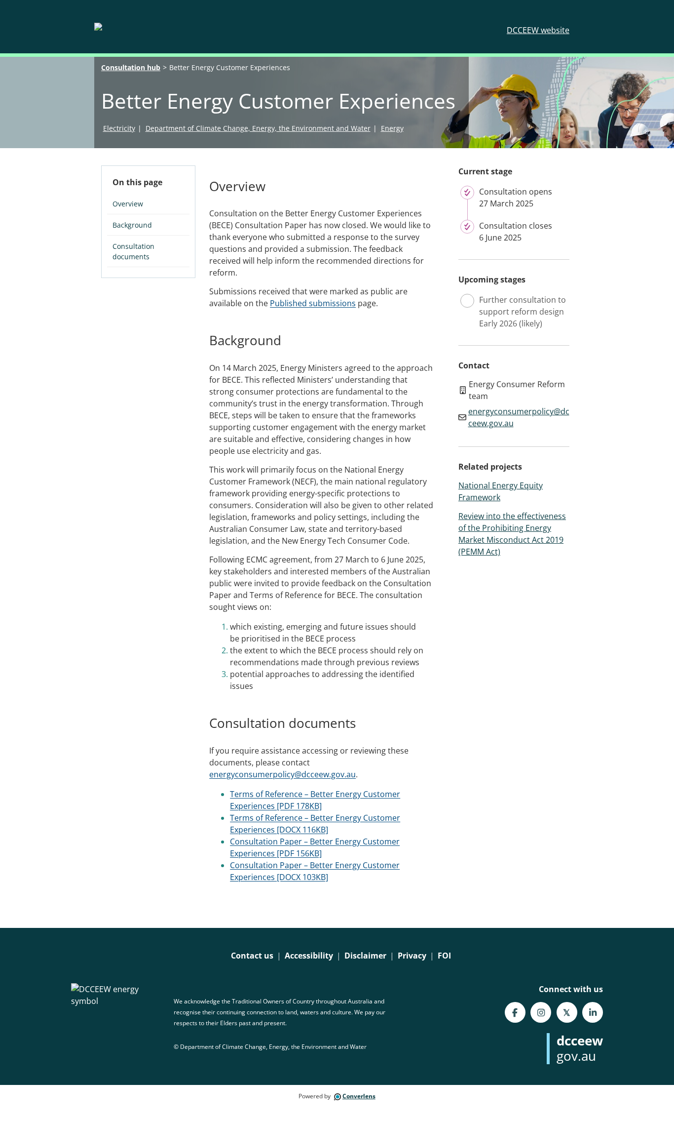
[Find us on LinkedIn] (592, 1012)
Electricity (119, 128)
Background (132, 225)
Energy (392, 128)
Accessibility (309, 955)
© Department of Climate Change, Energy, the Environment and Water (270, 1046)
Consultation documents (133, 251)
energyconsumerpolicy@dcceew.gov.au (282, 774)
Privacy (412, 955)
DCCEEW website (538, 30)
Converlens (358, 1096)
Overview (127, 203)
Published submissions (313, 303)
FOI (444, 955)
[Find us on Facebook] (515, 1012)
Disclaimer (365, 955)
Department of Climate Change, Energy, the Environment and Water (258, 128)
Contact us (252, 955)
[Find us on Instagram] (540, 1012)
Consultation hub (130, 67)
